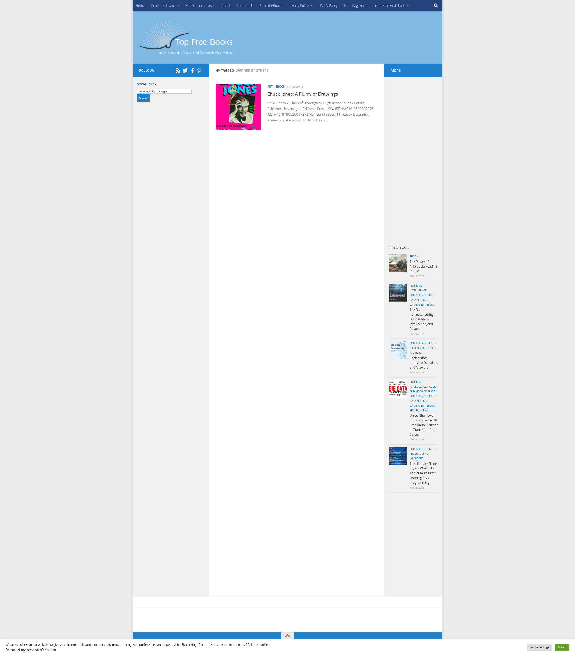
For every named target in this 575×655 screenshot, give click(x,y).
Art (270, 87)
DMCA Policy (328, 5)
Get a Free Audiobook (389, 5)
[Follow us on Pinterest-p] (199, 70)
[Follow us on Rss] (178, 70)
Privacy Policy (298, 5)
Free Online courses (200, 5)
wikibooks (416, 458)
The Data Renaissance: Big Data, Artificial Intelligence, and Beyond (422, 319)
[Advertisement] (296, 188)
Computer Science (422, 295)
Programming (419, 410)
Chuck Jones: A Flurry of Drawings (302, 94)
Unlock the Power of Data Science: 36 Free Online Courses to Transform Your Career (424, 425)
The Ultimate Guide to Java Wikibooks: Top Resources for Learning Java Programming (423, 473)
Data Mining (417, 300)
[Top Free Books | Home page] (186, 37)
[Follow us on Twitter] (185, 70)
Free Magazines (355, 5)
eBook (280, 87)
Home (140, 5)
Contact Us (245, 5)
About (225, 5)
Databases (417, 304)
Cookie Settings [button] (539, 647)
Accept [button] (562, 647)
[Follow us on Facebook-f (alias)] (192, 70)
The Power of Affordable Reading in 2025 (423, 266)
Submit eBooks (271, 5)
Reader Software (163, 5)
